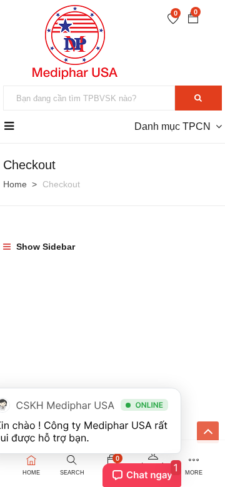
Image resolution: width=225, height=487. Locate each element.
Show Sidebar (44, 247)
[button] (193, 19)
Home (15, 184)
